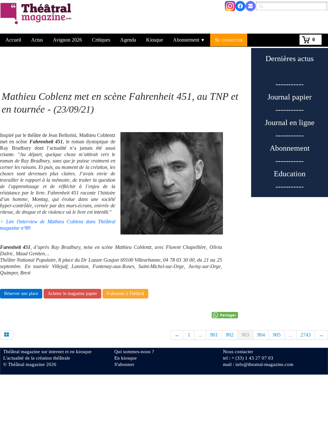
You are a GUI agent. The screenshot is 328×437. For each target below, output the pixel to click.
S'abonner (124, 364)
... (200, 335)
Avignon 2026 (67, 40)
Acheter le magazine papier (72, 293)
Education (290, 174)
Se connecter (228, 40)
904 (261, 335)
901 (214, 335)
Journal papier (289, 97)
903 (245, 335)
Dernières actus (290, 58)
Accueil (13, 40)
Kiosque (154, 40)
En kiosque (125, 358)
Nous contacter (238, 351)
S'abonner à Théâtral (125, 293)
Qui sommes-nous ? (134, 351)
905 (277, 335)
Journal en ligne (290, 122)
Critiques (101, 40)
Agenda (128, 40)
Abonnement (189, 40)
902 (230, 335)
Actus (37, 40)
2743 (305, 335)
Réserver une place (21, 293)
